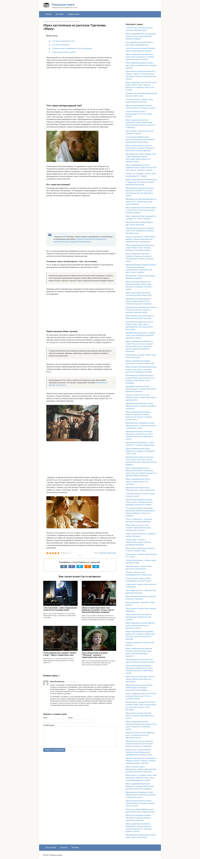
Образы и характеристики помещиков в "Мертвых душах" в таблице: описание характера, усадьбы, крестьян (141, 760)
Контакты (64, 848)
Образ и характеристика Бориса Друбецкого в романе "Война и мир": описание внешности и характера (140, 786)
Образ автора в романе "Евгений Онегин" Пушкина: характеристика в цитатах (140, 715)
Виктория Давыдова (108, 553)
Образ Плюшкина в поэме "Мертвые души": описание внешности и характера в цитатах (140, 735)
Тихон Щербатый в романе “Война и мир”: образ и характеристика (59, 654)
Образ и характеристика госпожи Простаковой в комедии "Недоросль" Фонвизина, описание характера (140, 148)
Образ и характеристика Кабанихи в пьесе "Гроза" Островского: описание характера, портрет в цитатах (140, 56)
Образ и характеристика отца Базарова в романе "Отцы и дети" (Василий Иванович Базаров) (141, 36)
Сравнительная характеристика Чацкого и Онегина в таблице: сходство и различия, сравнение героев (141, 309)
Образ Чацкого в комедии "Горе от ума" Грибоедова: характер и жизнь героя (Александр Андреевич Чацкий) (141, 777)
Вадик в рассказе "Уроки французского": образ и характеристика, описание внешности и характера (141, 769)
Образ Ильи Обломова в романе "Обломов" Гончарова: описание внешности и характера (138, 817)
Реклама (75, 848)
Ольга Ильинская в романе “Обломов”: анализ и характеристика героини (95, 655)
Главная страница (48, 21)
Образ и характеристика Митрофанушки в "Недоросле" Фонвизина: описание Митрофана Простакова (141, 182)
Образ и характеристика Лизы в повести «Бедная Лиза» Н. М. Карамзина (138, 481)
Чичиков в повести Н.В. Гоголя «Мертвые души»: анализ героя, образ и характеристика (141, 397)
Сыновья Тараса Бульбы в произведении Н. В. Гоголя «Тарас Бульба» (139, 113)
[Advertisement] (81, 86)
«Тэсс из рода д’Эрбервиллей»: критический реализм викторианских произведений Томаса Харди (140, 139)
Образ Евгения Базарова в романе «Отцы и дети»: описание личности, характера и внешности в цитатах (139, 502)
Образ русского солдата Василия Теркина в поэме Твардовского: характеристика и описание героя (138, 752)
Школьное (59, 21)
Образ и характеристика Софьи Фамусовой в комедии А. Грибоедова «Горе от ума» (140, 451)
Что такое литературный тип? (63, 41)
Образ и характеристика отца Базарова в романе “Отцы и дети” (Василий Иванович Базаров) (98, 610)
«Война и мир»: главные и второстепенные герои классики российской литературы (138, 542)
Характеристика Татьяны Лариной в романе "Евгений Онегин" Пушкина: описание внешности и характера (139, 743)
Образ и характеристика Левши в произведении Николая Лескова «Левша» (139, 617)
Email (70, 718)
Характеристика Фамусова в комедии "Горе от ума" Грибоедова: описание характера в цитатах (140, 335)
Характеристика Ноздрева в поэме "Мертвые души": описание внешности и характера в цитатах (141, 794)
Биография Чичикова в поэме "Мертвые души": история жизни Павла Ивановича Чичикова (141, 388)
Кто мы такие (50, 848)
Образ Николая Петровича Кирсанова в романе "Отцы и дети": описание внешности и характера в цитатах (141, 369)
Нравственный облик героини (64, 52)
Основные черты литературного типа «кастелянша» (72, 48)
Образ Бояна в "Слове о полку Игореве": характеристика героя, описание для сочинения (138, 527)
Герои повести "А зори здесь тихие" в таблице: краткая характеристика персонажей (140, 679)
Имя (45, 718)
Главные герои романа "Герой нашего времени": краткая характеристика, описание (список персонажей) (140, 239)
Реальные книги (63, 4)
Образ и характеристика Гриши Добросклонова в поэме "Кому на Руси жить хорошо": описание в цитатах (141, 167)
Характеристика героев (71, 21)
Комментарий (48, 725)
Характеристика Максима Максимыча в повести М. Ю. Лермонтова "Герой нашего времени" (141, 201)
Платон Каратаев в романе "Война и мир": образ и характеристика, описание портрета (141, 65)
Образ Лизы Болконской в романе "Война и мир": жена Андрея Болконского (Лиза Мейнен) (139, 687)
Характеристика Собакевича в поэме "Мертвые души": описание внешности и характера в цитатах (141, 425)
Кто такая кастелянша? (61, 45)
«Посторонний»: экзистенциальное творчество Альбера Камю (60, 609)
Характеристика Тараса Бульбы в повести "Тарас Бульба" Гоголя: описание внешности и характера (138, 301)
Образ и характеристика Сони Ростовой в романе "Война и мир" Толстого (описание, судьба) (141, 696)
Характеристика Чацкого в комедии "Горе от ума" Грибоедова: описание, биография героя (140, 230)
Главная (48, 14)
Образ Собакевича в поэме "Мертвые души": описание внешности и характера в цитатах (140, 625)
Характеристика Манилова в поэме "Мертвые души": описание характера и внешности (141, 406)
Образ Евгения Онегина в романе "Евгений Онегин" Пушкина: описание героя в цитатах (140, 803)
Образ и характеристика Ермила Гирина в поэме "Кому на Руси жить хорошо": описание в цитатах (141, 210)
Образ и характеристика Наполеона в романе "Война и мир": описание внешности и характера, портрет (140, 247)
